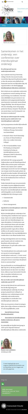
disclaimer (24, 409)
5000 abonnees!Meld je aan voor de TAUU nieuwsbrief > (10, 391)
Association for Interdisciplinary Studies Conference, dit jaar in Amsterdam (13, 320)
